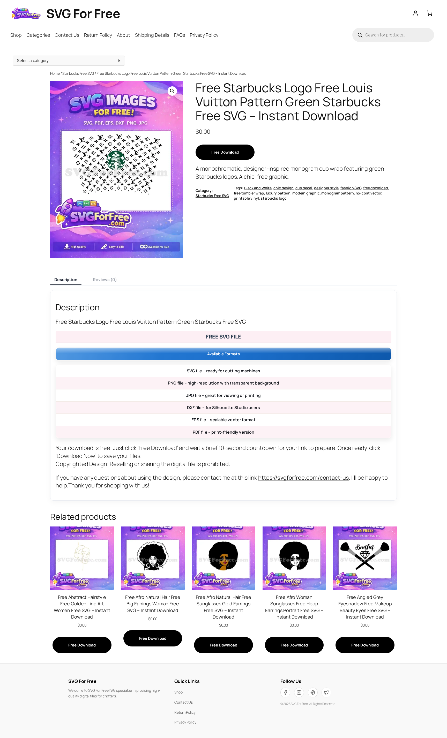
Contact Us (183, 702)
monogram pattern (337, 193)
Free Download (225, 152)
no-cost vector (369, 193)
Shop (178, 692)
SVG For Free (83, 13)
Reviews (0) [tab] (105, 279)
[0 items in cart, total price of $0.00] (429, 13)
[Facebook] (285, 692)
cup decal (303, 187)
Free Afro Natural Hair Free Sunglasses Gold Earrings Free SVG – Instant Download (223, 607)
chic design (283, 187)
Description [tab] (65, 279)
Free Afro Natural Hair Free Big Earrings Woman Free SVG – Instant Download (152, 603)
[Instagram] (299, 692)
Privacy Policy (185, 722)
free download (375, 187)
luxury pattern (278, 193)
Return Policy (185, 712)
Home (55, 73)
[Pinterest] (313, 692)
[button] (172, 91)
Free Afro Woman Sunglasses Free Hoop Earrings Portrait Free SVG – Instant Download (294, 607)
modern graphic (306, 193)
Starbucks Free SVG (78, 73)
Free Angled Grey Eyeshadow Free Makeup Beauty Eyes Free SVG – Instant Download (365, 607)
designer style (326, 187)
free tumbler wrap (249, 193)
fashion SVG (350, 187)
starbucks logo (274, 198)
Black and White (258, 187)
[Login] (415, 13)
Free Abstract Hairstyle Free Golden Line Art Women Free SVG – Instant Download (82, 607)
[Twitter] (326, 692)
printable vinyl (246, 198)
